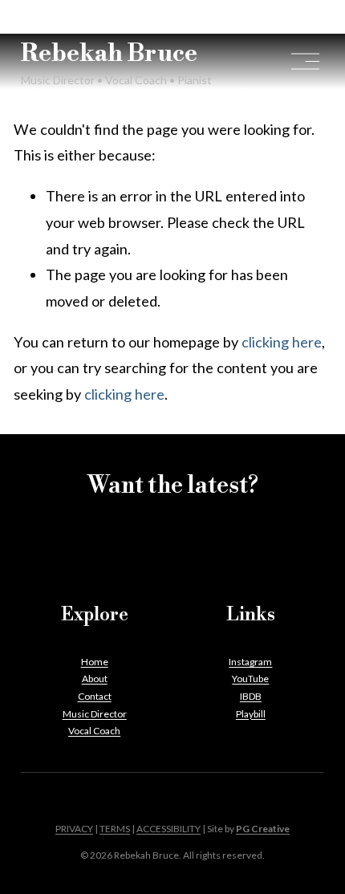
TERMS (114, 829)
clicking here (282, 342)
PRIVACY (74, 829)
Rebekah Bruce (109, 54)
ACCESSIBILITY (168, 829)
